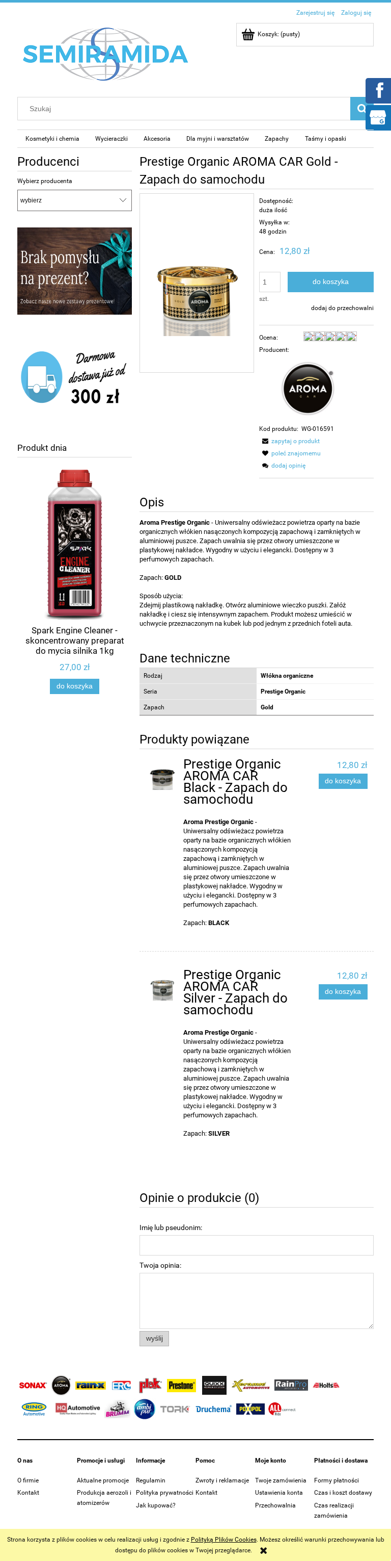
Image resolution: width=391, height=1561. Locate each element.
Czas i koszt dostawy (343, 1492)
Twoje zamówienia (280, 1480)
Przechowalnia (275, 1505)
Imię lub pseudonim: (170, 1227)
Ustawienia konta (279, 1492)
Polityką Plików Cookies (224, 1539)
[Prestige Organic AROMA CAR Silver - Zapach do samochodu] (162, 985)
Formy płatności (336, 1480)
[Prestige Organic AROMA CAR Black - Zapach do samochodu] (162, 774)
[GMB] (377, 116)
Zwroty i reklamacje (222, 1480)
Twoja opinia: (160, 1265)
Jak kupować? (156, 1505)
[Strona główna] (105, 53)
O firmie (28, 1480)
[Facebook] (377, 89)
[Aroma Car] (308, 389)
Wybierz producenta (44, 181)
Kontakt (28, 1492)
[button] (289, 441)
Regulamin (150, 1480)
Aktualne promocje (103, 1480)
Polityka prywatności (164, 1492)
